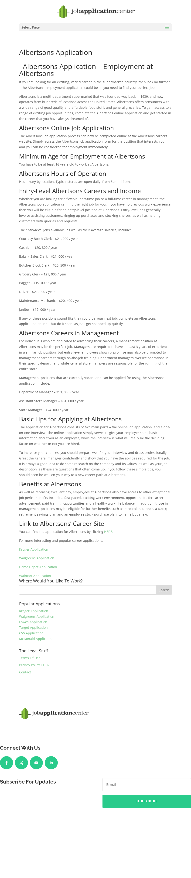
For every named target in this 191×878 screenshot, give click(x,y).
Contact (25, 672)
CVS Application (31, 633)
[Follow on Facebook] (6, 762)
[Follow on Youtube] (36, 762)
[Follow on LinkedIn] (51, 762)
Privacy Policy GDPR (34, 665)
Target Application (33, 627)
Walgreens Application (36, 558)
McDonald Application (36, 638)
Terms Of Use (29, 658)
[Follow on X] (21, 762)
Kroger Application (33, 549)
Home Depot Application (38, 567)
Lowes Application (33, 622)
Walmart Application (35, 576)
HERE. (108, 531)
